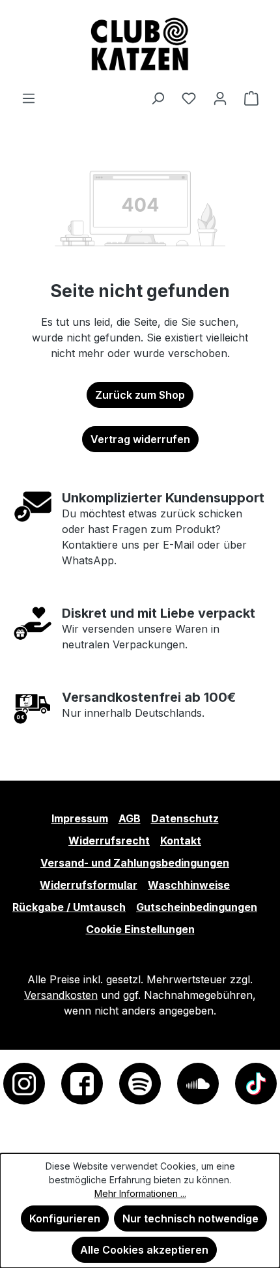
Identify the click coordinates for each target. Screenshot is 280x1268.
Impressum (79, 818)
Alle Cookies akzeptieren (144, 1249)
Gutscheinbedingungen (196, 907)
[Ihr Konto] (220, 98)
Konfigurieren (64, 1218)
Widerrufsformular (88, 884)
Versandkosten (61, 994)
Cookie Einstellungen (140, 929)
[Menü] (28, 98)
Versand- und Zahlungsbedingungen (134, 862)
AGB (130, 818)
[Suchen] (157, 98)
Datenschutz (185, 818)
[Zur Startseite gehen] (140, 45)
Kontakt (180, 840)
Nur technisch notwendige (190, 1218)
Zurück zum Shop (140, 394)
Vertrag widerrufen (140, 439)
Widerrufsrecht (109, 840)
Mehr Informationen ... (140, 1193)
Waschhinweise (189, 884)
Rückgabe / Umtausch (69, 907)
